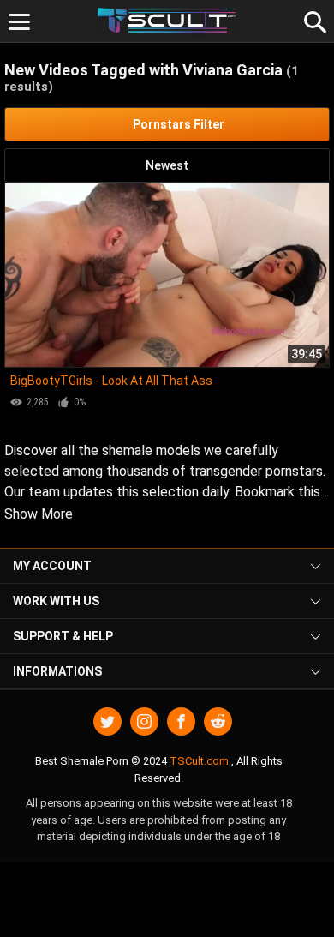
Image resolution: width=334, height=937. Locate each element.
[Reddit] (218, 721)
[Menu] (19, 22)
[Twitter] (107, 721)
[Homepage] (167, 21)
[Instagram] (144, 721)
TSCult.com (199, 760)
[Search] (312, 19)
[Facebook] (181, 721)
